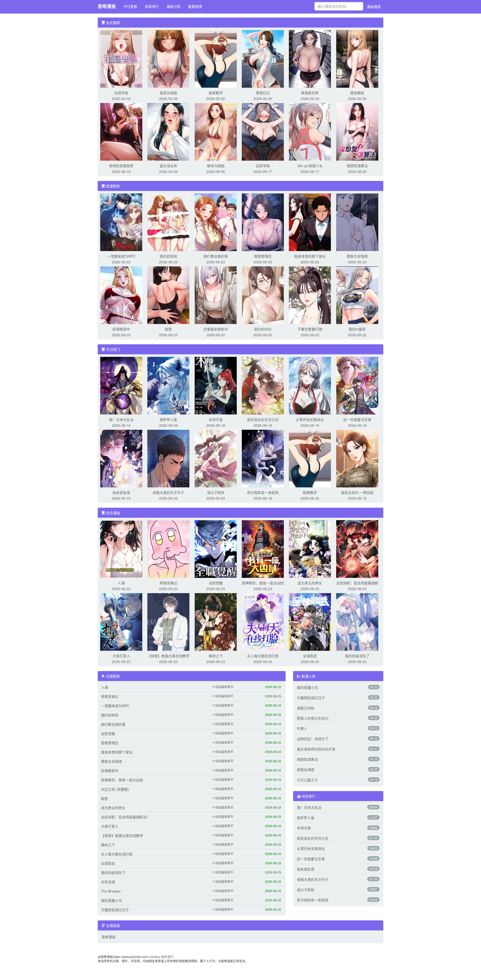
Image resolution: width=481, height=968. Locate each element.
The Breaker (111, 891)
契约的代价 (263, 329)
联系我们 (167, 956)
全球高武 (310, 655)
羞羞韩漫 (195, 6)
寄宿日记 (263, 92)
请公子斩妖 (215, 492)
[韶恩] (168, 294)
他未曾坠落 (121, 492)
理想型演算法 (357, 165)
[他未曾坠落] (121, 458)
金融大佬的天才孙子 (168, 492)
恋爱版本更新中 (215, 329)
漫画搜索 (374, 6)
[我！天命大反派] (121, 385)
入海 (121, 582)
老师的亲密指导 (121, 165)
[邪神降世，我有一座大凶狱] (263, 548)
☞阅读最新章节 (222, 687)
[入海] (121, 548)
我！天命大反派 (121, 419)
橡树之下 (216, 655)
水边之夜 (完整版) (115, 789)
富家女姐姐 (168, 92)
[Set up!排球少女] (310, 131)
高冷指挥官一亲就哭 (263, 492)
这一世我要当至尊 (357, 419)
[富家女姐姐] (168, 58)
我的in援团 (357, 329)
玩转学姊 (263, 165)
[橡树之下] (216, 621)
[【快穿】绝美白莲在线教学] (168, 621)
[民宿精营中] (121, 294)
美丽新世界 (310, 92)
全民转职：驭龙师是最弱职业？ (125, 816)
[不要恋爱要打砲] (310, 294)
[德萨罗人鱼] (168, 385)
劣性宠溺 (108, 881)
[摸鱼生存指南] (357, 221)
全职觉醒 (216, 582)
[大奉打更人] (121, 621)
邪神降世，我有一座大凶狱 (263, 582)
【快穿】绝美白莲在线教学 (168, 655)
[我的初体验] (168, 221)
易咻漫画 (107, 6)
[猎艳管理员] (263, 221)
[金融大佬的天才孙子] (168, 458)
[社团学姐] (121, 58)
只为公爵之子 (307, 779)
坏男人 (302, 728)
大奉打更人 (121, 655)
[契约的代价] (263, 294)
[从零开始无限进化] (310, 385)
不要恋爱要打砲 (310, 329)
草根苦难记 (168, 582)
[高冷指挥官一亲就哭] (263, 458)
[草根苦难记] (168, 548)
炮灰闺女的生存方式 (263, 419)
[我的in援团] (357, 294)
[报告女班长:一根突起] (357, 458)
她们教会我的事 (215, 256)
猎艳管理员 (263, 256)
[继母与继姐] (216, 131)
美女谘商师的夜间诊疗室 (316, 748)
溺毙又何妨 (305, 707)
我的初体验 (168, 256)
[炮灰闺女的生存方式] (263, 385)
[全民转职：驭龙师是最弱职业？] (357, 548)
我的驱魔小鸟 (111, 900)
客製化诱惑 (305, 769)
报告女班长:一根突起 (357, 492)
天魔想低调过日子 (115, 909)
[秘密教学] (216, 58)
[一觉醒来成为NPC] (121, 221)
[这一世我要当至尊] (357, 385)
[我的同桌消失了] (357, 621)
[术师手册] (216, 385)
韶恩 (168, 329)
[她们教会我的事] (216, 221)
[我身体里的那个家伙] (310, 221)
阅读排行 (152, 6)
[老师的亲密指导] (121, 131)
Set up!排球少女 (310, 165)
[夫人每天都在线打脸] (263, 621)
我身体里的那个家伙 (310, 256)
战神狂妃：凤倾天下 (312, 738)
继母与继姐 (215, 165)
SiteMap (155, 956)
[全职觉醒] (216, 548)
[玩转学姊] (263, 131)
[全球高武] (310, 621)
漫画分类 (173, 6)
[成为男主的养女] (310, 548)
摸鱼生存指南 (357, 256)
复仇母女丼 (168, 165)
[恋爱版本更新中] (216, 294)
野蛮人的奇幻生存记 (312, 718)
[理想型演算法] (357, 131)
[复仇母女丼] (168, 131)
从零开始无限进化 (310, 419)
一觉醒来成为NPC (121, 256)
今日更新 (130, 6)
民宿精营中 (121, 329)
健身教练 (357, 92)
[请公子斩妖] (216, 458)
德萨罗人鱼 (168, 419)
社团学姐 (121, 92)
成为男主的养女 (310, 582)
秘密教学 (216, 92)
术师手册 (216, 419)
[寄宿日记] (263, 58)
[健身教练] (357, 58)
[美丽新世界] (310, 58)
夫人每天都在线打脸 (263, 655)
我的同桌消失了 (357, 655)
